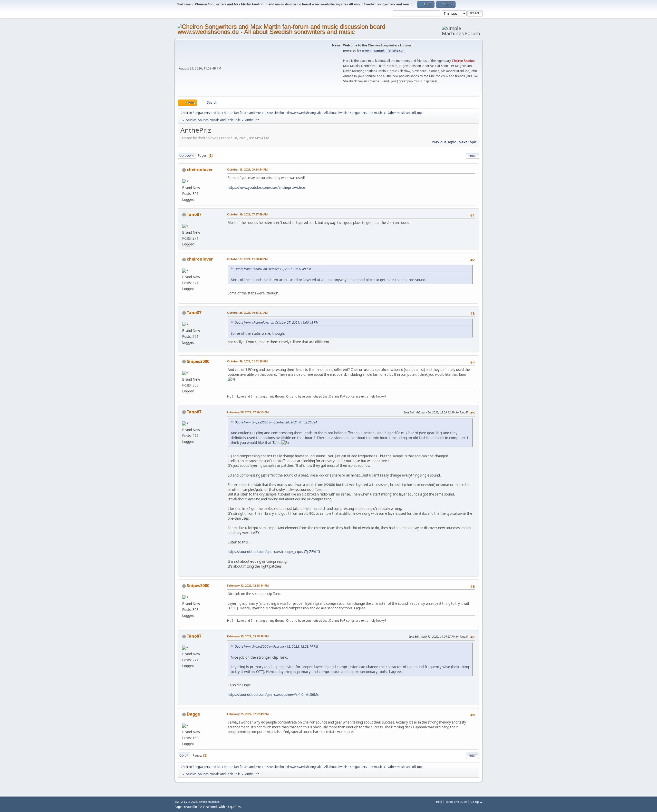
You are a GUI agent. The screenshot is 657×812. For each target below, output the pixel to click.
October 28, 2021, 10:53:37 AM (247, 312)
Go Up (183, 755)
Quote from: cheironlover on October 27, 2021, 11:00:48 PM (276, 322)
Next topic (468, 142)
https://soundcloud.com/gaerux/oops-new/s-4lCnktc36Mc (273, 694)
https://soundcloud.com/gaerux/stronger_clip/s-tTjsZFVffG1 (275, 551)
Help (439, 802)
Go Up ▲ (476, 802)
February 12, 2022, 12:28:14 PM (248, 585)
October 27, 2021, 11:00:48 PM (247, 259)
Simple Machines (209, 801)
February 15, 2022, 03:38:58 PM (248, 636)
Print (472, 155)
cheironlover (200, 169)
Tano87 (194, 214)
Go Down (186, 155)
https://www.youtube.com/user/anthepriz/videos (266, 187)
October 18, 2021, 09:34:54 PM (247, 169)
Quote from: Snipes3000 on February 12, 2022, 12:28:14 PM (276, 646)
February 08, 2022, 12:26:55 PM (248, 412)
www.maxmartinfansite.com (383, 50)
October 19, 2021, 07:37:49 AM (247, 214)
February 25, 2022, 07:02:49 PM (248, 714)
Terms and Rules (456, 802)
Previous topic (444, 142)
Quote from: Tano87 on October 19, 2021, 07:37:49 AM (273, 269)
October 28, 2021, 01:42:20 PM (247, 361)
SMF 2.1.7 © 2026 (186, 801)
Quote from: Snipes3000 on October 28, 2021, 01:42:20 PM (276, 422)
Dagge (193, 714)
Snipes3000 (198, 361)
